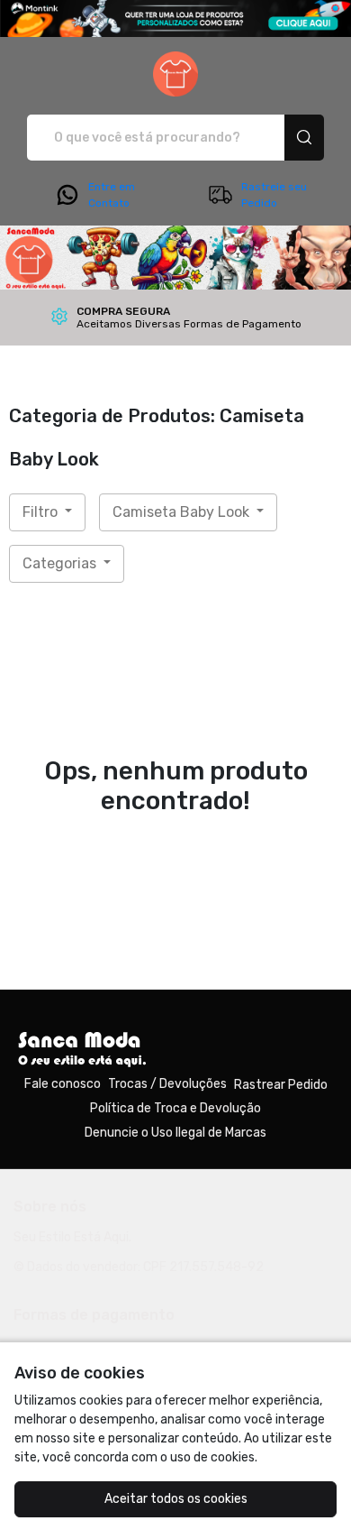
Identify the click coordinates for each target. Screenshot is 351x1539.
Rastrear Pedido (281, 1084)
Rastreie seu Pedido (274, 194)
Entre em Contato (111, 194)
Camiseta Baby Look (182, 512)
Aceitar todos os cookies (176, 1499)
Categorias (61, 563)
